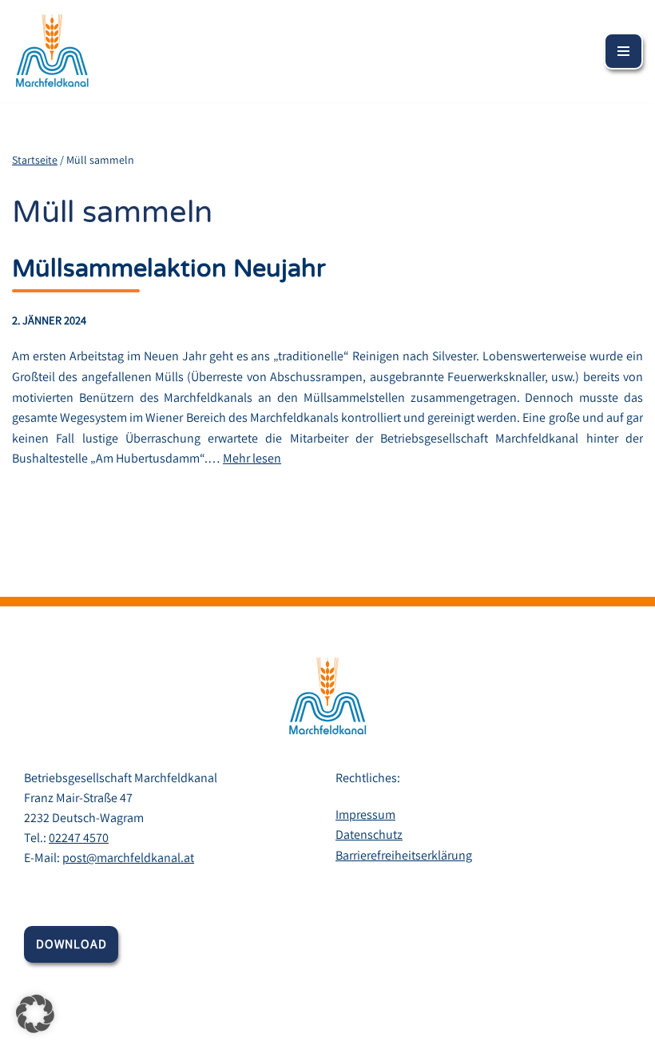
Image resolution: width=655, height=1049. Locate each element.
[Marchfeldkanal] (52, 51)
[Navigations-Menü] (623, 51)
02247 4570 (79, 837)
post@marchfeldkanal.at (128, 857)
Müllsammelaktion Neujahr (169, 269)
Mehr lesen (252, 458)
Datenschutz (369, 834)
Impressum (365, 814)
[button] (35, 1014)
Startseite (35, 160)
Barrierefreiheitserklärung (403, 855)
